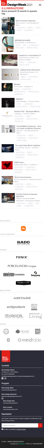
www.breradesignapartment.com (12, 396)
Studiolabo (21, 444)
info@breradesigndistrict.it (10, 376)
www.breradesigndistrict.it (26, 376)
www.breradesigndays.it (10, 403)
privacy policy (21, 429)
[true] (40, 425)
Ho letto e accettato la (10, 429)
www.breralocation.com (10, 409)
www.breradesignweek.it (9, 390)
